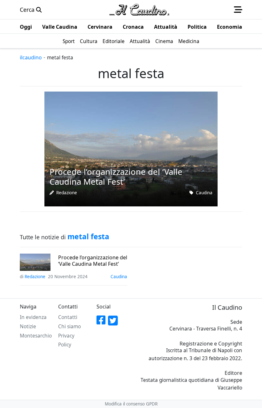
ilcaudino (31, 57)
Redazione (66, 193)
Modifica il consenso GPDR (131, 404)
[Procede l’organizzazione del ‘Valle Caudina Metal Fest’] (131, 148)
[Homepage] (139, 9)
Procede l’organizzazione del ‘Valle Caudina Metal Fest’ (92, 261)
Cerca (28, 9)
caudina (204, 193)
